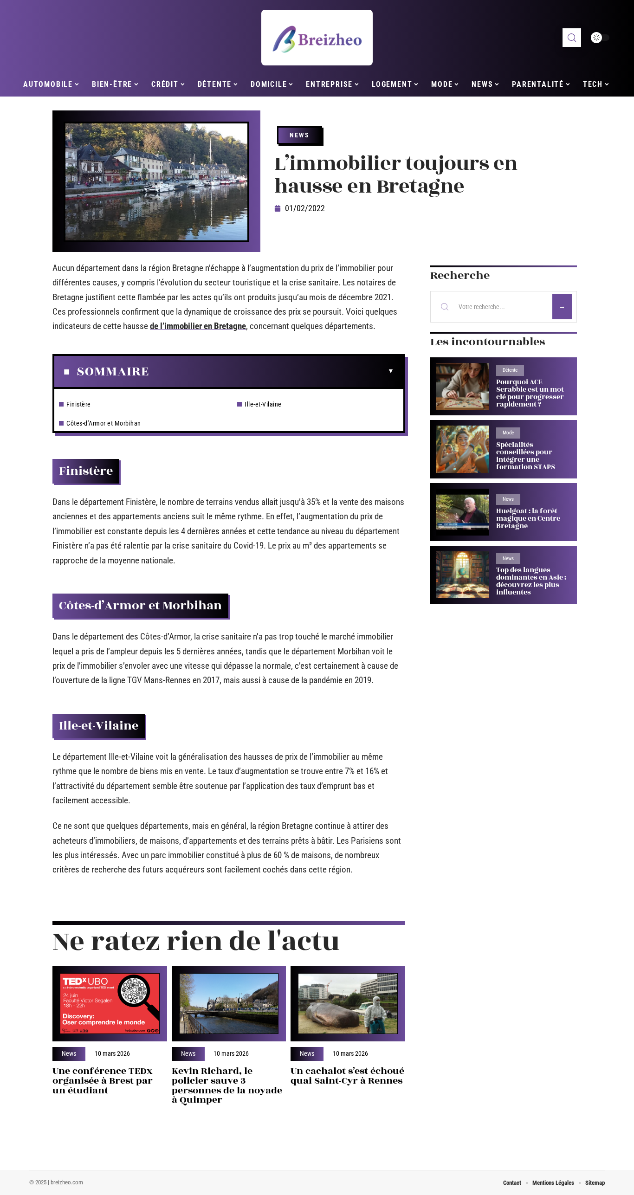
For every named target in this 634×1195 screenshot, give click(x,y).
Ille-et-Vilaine (263, 404)
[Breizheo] (317, 37)
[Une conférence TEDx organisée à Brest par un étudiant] (109, 1004)
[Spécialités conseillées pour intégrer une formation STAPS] (462, 449)
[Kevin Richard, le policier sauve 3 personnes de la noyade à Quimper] (229, 1004)
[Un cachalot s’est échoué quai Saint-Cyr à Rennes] (347, 1004)
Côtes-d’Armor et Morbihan (103, 423)
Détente (510, 370)
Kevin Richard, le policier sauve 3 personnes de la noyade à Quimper (227, 1085)
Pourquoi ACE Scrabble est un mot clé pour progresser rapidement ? (530, 393)
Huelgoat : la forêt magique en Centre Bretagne (528, 518)
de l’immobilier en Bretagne (198, 326)
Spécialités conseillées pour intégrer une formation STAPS (525, 455)
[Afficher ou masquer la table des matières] (271, 371)
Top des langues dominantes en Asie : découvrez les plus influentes (531, 581)
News (300, 135)
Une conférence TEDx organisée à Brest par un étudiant (102, 1081)
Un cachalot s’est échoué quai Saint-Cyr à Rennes (347, 1076)
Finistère (78, 404)
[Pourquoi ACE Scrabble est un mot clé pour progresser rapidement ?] (462, 386)
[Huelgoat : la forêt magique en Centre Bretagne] (462, 512)
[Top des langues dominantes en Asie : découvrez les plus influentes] (462, 574)
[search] (572, 37)
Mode (508, 433)
